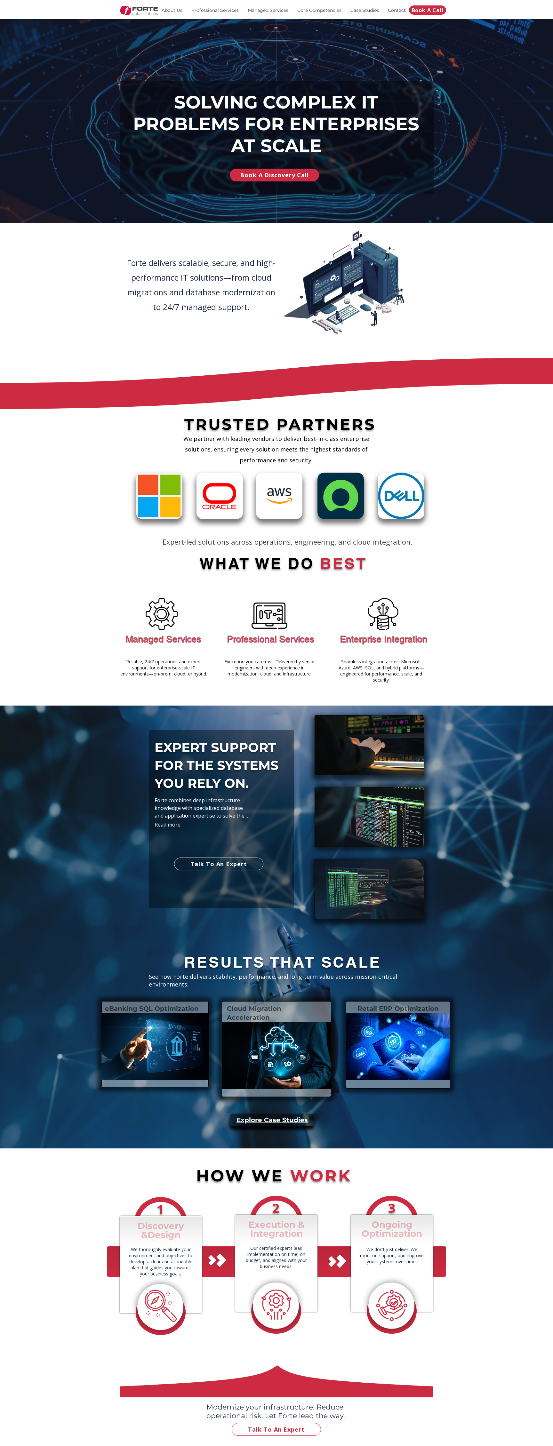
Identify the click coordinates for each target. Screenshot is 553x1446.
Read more (167, 824)
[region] (155, 1044)
